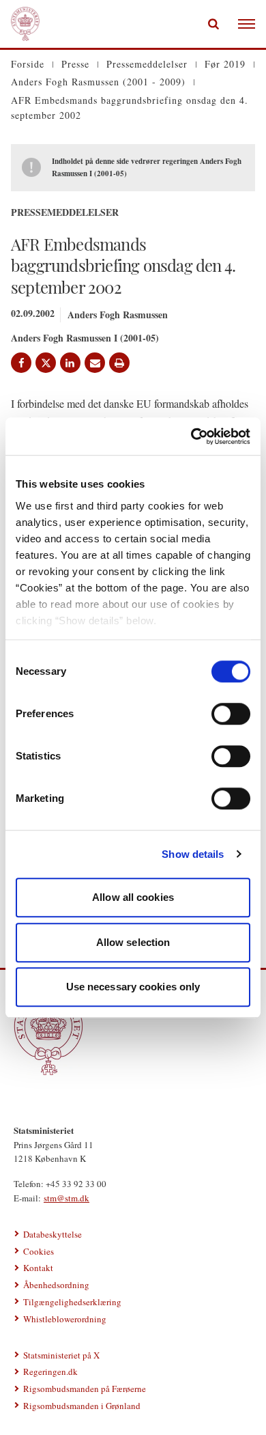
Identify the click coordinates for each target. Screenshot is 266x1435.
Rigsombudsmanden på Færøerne (84, 1388)
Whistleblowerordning (64, 1319)
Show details (193, 854)
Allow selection (133, 942)
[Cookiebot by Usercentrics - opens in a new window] (191, 436)
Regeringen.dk (50, 1371)
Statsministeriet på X (61, 1355)
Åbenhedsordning (56, 1285)
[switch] (230, 714)
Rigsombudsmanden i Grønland (82, 1405)
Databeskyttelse (52, 1234)
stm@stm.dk (66, 1198)
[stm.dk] (133, 1033)
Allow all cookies (133, 897)
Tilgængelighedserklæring (72, 1302)
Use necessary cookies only (133, 986)
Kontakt (38, 1268)
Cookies (38, 1251)
